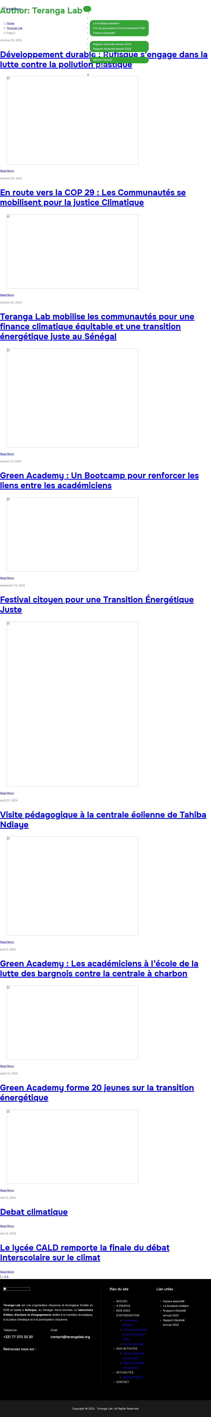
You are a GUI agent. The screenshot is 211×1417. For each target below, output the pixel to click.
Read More (7, 170)
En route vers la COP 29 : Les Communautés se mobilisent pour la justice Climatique (93, 197)
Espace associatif (104, 33)
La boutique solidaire (106, 23)
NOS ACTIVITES (103, 38)
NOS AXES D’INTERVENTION (111, 17)
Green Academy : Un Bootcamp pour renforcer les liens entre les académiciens (99, 480)
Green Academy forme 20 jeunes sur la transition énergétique (97, 1092)
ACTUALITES (101, 54)
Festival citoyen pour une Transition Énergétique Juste (97, 604)
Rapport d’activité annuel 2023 (112, 44)
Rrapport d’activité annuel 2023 (174, 1313)
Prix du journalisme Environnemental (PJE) (119, 28)
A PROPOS (101, 13)
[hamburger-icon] (87, 9)
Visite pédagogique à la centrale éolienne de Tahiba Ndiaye (103, 819)
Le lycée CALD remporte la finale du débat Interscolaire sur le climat (84, 1252)
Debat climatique (34, 1212)
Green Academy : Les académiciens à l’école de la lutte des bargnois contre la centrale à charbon (99, 968)
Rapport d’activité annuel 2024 (112, 48)
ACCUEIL (100, 8)
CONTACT (99, 65)
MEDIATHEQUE (102, 60)
